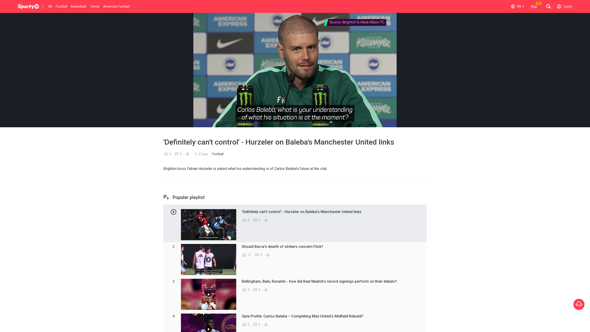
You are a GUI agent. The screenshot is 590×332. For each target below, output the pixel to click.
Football (61, 6)
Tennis (95, 6)
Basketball (78, 6)
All (50, 6)
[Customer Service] (578, 304)
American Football (116, 6)
